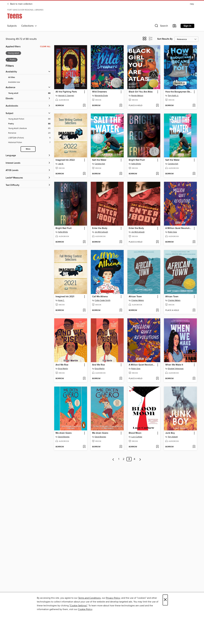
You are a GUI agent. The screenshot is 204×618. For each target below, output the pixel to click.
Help (192, 4)
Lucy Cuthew (136, 437)
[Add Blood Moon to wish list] (157, 447)
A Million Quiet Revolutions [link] (179, 228)
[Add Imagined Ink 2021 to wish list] (84, 310)
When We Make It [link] (174, 365)
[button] (161, 26)
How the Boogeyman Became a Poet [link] (179, 92)
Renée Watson (137, 95)
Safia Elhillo (136, 164)
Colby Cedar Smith (102, 300)
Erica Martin (63, 368)
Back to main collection (21, 4)
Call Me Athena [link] (100, 296)
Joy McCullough (101, 232)
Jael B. (61, 164)
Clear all (45, 46)
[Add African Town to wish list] (157, 310)
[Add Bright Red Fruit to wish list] (157, 174)
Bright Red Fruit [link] (137, 160)
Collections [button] (28, 26)
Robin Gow (172, 232)
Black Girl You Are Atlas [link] (141, 92)
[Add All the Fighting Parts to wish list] (84, 106)
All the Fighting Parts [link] (66, 92)
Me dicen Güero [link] (64, 433)
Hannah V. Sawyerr (66, 95)
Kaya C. (61, 300)
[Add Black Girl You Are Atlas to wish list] (157, 106)
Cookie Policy (85, 609)
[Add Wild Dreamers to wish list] (121, 106)
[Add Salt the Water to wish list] (121, 174)
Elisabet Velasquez (176, 368)
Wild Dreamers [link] (99, 92)
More (28, 149)
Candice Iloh (100, 164)
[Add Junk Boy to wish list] (194, 447)
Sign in (187, 26)
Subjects (12, 26)
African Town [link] (135, 296)
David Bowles (63, 437)
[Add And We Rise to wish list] (84, 379)
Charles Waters (137, 300)
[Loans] (174, 26)
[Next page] (140, 459)
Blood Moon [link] (135, 433)
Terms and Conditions (89, 597)
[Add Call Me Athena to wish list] (121, 310)
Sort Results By (165, 39)
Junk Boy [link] (170, 433)
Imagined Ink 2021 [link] (65, 296)
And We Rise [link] (62, 365)
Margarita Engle (101, 95)
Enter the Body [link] (99, 228)
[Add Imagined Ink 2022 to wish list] (84, 174)
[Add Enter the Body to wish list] (121, 242)
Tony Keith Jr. (173, 95)
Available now (14, 82)
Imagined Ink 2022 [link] (65, 160)
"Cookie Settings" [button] (78, 605)
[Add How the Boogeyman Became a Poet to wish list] (194, 106)
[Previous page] (113, 459)
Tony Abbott (173, 437)
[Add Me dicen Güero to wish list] (84, 447)
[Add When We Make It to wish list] (194, 379)
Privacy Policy (113, 597)
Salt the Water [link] (99, 160)
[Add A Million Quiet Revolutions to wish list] (194, 242)
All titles (11, 77)
